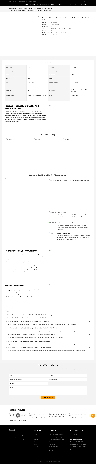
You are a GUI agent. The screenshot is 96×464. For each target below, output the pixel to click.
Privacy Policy (56, 461)
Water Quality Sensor (54, 446)
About (35, 441)
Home (35, 434)
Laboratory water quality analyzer (56, 439)
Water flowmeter (52, 441)
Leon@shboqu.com (77, 439)
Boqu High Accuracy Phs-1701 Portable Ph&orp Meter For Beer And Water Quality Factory (17, 420)
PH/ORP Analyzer (53, 444)
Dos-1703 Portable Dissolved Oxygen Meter (78, 417)
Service (36, 439)
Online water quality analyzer (55, 434)
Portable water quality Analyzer (30, 8)
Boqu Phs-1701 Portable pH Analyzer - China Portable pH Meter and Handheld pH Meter (30, 10)
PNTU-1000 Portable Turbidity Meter (56, 416)
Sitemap (50, 461)
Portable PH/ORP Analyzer (45, 8)
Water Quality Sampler (54, 450)
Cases (35, 444)
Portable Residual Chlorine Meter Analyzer (37, 417)
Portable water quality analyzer (56, 437)
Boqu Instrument (12, 8)
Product (20, 8)
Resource (36, 446)
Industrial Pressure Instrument (56, 448)
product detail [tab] (48, 62)
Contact (36, 449)
